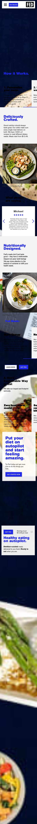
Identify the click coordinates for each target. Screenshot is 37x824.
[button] (5, 4)
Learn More (10, 367)
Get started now (13, 474)
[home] (28, 4)
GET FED (8, 532)
